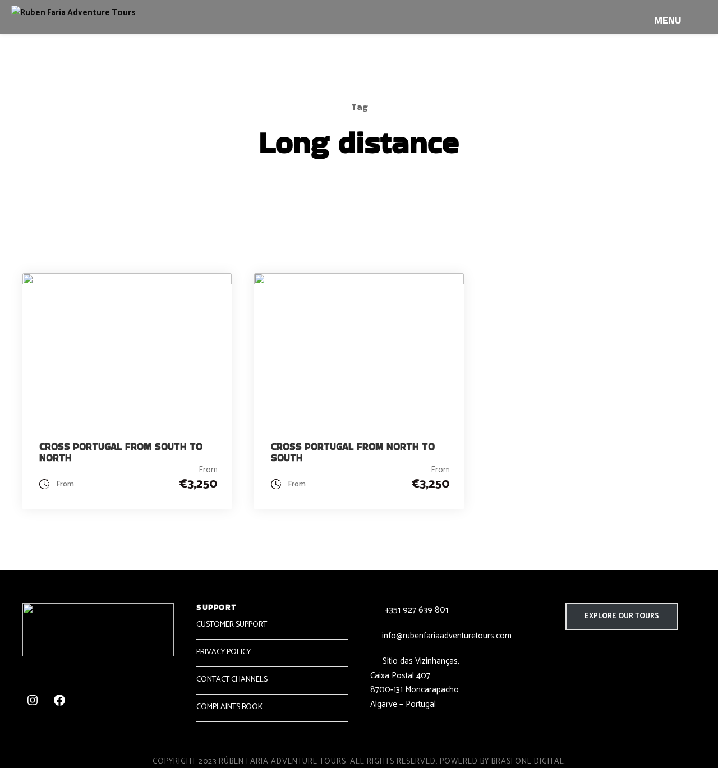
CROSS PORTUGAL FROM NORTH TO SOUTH (353, 452)
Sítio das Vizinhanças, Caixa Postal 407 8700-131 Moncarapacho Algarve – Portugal (414, 682)
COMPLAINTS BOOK (229, 707)
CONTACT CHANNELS (232, 679)
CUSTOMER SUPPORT (231, 624)
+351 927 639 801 (415, 610)
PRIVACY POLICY (223, 652)
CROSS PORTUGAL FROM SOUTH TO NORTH (120, 452)
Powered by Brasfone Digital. (503, 761)
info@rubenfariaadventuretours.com (447, 636)
